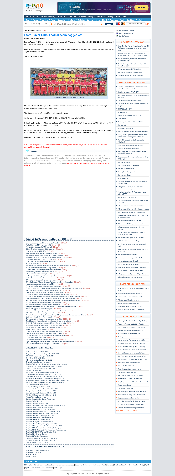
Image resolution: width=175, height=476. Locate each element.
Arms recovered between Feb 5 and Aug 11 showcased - (48, 286)
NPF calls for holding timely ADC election (131, 238)
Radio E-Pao (62, 16)
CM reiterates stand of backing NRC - (42, 274)
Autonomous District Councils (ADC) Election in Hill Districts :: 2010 (48, 380)
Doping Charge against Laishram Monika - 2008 (41, 393)
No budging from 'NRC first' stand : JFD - (43, 245)
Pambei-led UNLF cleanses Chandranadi (131, 310)
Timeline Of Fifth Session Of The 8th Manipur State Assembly (46, 430)
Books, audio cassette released (128, 261)
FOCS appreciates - (36, 263)
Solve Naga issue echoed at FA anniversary (132, 212)
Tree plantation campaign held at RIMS (130, 258)
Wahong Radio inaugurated (126, 172)
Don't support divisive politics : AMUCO (130, 122)
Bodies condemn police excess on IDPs (130, 271)
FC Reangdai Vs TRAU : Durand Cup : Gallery (132, 321)
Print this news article (126, 33)
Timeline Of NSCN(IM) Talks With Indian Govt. (41, 432)
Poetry (142, 465)
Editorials (52, 465)
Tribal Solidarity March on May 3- (40, 329)
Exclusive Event (86, 465)
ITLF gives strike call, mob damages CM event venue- (47, 344)
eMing (110, 16)
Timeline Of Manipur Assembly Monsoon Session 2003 (44, 426)
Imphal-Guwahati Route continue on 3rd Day (132, 340)
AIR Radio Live (32, 16)
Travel (53, 20)
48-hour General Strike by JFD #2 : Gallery (131, 346)
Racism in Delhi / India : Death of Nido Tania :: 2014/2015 (44, 366)
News (28, 20)
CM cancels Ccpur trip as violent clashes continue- (46, 339)
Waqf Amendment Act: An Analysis (129, 398)
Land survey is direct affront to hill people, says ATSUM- (48, 333)
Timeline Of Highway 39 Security (36, 434)
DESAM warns (122, 112)
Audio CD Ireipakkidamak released (129, 165)
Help (67, 474)
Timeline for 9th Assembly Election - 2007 (39, 407)
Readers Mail (43, 465)
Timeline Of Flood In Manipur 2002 (37, 436)
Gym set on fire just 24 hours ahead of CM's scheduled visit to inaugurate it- (54, 342)
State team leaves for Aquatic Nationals (130, 75)
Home (38, 30)
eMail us (141, 20)
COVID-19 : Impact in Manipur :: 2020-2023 (40, 356)
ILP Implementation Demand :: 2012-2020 (39, 360)
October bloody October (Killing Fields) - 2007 (41, 399)
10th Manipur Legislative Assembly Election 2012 (42, 372)
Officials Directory (48, 16)
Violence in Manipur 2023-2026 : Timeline (131, 324)
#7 (128, 372)
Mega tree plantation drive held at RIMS (130, 145)
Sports (27, 468)
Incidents (110, 465)
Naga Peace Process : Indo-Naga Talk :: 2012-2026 (42, 354)
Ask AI (109, 24)
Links (97, 20)
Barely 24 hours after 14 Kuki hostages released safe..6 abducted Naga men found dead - (58, 288)
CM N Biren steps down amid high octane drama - (46, 313)
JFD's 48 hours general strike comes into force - (45, 278)
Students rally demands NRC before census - (44, 272)
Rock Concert (35, 468)
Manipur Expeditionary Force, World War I (131, 395)
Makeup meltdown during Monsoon (129, 362)
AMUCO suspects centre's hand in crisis (131, 206)
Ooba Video (100, 16)
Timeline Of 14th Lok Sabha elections (38, 420)
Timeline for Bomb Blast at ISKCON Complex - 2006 (43, 411)
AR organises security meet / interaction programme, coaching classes (130, 188)
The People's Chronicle (33, 452)
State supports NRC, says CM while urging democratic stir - (49, 276)
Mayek (104, 20)
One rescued (122, 125)
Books (118, 16)
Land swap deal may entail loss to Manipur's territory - (47, 243)
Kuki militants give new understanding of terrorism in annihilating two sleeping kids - (56, 296)
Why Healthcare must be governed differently (132, 353)
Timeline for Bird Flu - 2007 (35, 401)
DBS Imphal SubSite (31, 465)
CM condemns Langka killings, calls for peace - (45, 280)
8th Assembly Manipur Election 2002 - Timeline (41, 438)
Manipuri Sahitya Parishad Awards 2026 (130, 330)
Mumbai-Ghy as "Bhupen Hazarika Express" (132, 391)
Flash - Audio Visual (99, 465)
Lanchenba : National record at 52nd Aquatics (132, 404)
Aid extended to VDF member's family (130, 306)
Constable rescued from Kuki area (128, 303)
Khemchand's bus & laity (125, 388)
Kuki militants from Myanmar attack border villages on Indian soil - (51, 294)
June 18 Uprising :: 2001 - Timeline (37, 442)
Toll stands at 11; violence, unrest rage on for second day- (48, 319)
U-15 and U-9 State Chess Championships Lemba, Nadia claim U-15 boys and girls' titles (132, 54)
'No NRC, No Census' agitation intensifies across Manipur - (48, 255)
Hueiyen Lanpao (31, 454)
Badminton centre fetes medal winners (130, 72)
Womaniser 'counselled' (125, 128)
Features (71, 20)
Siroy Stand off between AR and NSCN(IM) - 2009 (42, 389)
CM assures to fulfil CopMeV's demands (130, 224)
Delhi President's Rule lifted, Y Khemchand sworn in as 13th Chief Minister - (54, 298)
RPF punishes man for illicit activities (130, 221)
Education (62, 20)
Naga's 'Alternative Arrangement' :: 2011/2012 (40, 368)
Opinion (147, 465)
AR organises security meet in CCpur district (132, 274)
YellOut (73, 16)
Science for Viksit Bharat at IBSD (128, 366)
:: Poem (124, 385)
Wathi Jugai (58, 468)
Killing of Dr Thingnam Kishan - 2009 (38, 387)
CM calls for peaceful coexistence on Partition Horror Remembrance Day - (53, 282)
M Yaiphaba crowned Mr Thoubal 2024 (130, 69)
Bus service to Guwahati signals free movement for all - (47, 270)
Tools (122, 20)
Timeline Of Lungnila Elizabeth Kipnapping (39, 422)
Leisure (90, 20)
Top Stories (49, 468)
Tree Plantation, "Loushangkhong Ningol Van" (132, 356)
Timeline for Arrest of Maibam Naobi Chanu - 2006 (42, 413)
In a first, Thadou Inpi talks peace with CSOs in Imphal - (47, 302)
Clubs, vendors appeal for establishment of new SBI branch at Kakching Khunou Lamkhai (133, 136)
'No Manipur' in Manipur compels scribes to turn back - (47, 304)
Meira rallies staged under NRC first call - (43, 247)
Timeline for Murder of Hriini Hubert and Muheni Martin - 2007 (45, 405)
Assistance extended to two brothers (129, 100)
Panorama (114, 20)
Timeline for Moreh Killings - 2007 (37, 403)
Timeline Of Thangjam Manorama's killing (39, 417)
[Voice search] (101, 24)
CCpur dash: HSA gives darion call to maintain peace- (47, 327)
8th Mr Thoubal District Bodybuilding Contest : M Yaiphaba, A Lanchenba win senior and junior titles (133, 48)
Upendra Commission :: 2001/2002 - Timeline (40, 440)
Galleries (81, 20)
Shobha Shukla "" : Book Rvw (132, 359)
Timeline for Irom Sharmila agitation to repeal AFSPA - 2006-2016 (47, 364)
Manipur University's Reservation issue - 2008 (41, 391)
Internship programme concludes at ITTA (131, 293)
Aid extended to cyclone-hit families (129, 264)
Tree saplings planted (124, 175)
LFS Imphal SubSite (120, 465)
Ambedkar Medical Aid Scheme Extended (131, 343)
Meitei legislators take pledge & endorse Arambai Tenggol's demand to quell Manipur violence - (60, 315)
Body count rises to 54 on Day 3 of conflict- (43, 317)
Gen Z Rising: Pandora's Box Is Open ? (130, 375)
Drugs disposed (123, 178)
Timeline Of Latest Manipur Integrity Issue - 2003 (41, 424)
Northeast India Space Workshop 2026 (130, 379)
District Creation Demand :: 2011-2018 (38, 362)
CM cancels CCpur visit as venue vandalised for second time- (49, 335)
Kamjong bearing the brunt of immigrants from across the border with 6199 (132, 88)
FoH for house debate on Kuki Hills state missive (133, 209)
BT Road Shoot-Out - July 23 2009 (37, 385)
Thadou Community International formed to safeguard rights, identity (131, 233)
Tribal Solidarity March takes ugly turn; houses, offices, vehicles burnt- (52, 321)
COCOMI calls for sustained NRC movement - (45, 249)
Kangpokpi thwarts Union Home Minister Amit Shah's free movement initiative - (55, 307)
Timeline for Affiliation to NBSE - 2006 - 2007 (40, 409)
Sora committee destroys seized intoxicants (132, 267)
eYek (125, 16)
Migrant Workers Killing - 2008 (36, 397)
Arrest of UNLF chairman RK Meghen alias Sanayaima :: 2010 (46, 378)
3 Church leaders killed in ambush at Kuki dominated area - (49, 292)
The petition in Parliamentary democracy (131, 407)
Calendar (82, 16)
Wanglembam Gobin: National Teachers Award (133, 382)
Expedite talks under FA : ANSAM (128, 92)
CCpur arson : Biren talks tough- (40, 337)
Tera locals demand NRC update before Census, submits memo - (50, 257)
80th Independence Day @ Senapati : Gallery (132, 401)
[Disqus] (69, 201)
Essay (77, 465)
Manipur (45, 20)
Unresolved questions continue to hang (130, 369)
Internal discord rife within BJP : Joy (129, 115)
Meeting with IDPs (123, 337)
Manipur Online (31, 456)
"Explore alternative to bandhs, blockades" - (44, 259)
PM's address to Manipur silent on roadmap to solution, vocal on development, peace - (57, 300)
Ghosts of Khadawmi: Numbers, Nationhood (132, 350)
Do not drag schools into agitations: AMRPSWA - (45, 261)
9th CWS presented (124, 162)
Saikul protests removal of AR (127, 197)
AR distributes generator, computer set (130, 277)
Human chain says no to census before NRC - (44, 284)
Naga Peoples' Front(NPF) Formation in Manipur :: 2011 (44, 376)
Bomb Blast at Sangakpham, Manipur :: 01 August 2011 (43, 374)
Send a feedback (124, 36)
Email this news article (126, 31)
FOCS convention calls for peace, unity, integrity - (46, 267)
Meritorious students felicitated (127, 254)
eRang (90, 16)
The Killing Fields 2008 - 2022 (35, 358)
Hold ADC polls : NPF (125, 109)
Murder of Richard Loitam (34, 370)
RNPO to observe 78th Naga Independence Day (133, 131)
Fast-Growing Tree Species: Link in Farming (132, 327)
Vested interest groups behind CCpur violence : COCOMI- (48, 325)
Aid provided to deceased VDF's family (130, 297)
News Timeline (133, 465)
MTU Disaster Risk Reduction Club (129, 334)
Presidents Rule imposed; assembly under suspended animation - (51, 311)
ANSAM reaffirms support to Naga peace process (133, 241)
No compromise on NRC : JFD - (40, 251)
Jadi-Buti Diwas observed (126, 168)
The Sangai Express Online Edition (37, 450)
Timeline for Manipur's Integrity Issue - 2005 (40, 415)
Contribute (131, 20)
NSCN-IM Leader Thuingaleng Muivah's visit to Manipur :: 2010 (46, 383)
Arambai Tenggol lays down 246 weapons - (43, 309)
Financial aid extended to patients (128, 148)
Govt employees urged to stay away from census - (46, 253)
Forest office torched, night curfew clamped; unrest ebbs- (48, 331)
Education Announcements (65, 465)
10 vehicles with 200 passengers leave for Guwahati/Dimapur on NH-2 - (52, 265)
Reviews (36, 20)
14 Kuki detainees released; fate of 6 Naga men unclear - (48, 290)
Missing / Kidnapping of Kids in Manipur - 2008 (41, 395)
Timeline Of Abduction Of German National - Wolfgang (43, 428)
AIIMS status (122, 118)
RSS (42, 468)
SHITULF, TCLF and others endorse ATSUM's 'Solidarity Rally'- (50, 323)
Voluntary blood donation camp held (129, 300)
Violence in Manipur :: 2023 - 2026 (37, 352)
